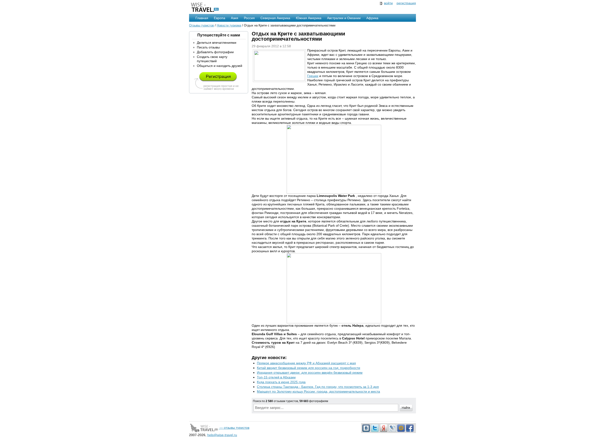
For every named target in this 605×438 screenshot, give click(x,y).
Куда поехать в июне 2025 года (281, 382)
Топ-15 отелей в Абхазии (276, 377)
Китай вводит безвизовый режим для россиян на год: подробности (308, 368)
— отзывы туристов (234, 427)
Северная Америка (275, 18)
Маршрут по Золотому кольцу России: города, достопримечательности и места (318, 391)
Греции (312, 76)
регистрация (406, 3)
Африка (372, 18)
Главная (201, 18)
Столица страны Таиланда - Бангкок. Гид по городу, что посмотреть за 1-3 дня (318, 387)
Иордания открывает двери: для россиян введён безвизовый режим (310, 372)
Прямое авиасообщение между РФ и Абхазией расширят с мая (306, 363)
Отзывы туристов (201, 25)
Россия (249, 18)
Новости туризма (229, 25)
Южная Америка (308, 18)
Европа (219, 18)
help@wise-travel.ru (222, 435)
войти (388, 3)
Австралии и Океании (344, 18)
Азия (234, 18)
